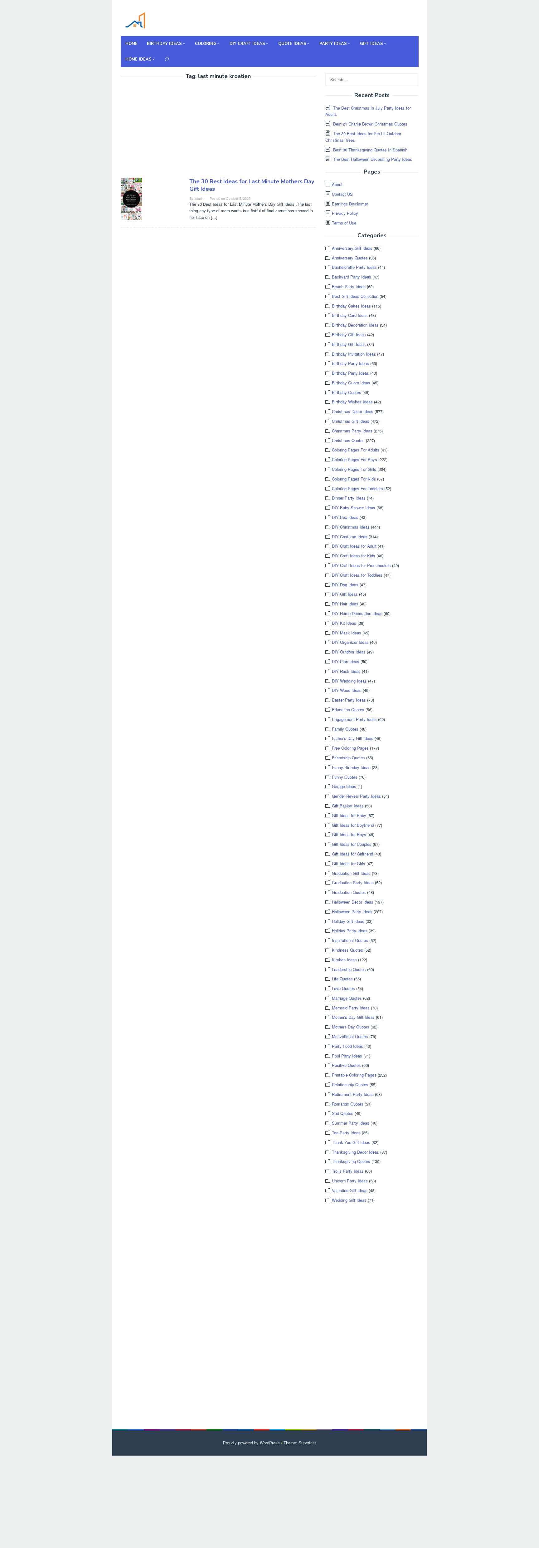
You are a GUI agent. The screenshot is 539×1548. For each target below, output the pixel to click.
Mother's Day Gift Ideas (353, 1017)
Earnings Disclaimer (350, 204)
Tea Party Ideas (346, 1133)
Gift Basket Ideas (348, 806)
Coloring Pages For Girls (354, 469)
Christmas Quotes (348, 440)
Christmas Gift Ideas (350, 421)
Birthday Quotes (346, 392)
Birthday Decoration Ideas (355, 325)
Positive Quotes (346, 1065)
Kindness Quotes (347, 950)
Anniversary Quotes (350, 258)
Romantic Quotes (347, 1104)
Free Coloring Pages (350, 748)
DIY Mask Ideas (346, 633)
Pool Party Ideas (347, 1056)
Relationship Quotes (350, 1084)
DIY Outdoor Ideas (349, 652)
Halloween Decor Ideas (352, 902)
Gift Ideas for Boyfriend (353, 825)
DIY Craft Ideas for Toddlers (357, 575)
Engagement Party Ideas (354, 719)
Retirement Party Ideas (353, 1094)
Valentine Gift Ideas (349, 1190)
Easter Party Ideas (349, 700)
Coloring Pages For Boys (354, 459)
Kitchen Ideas (344, 960)
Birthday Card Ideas (350, 315)
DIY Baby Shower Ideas (353, 507)
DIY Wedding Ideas (349, 681)
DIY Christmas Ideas (351, 527)
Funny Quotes (344, 777)
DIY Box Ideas (345, 517)
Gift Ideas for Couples (351, 844)
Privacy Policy (345, 213)
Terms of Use (344, 223)
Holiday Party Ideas (349, 931)
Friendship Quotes (348, 758)
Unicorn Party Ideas (350, 1181)
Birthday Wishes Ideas (352, 402)
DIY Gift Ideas (345, 594)
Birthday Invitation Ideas (354, 354)
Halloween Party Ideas (352, 912)
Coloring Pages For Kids (354, 479)
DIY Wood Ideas (347, 690)
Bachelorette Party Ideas (354, 267)
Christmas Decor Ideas (352, 411)
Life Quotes (342, 979)
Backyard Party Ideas (351, 277)
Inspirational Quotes (350, 940)
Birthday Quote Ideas (351, 383)
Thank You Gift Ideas (351, 1142)
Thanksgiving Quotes (351, 1161)
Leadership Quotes (349, 969)
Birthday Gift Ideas (349, 335)
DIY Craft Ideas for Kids (353, 556)
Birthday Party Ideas (350, 363)
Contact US (342, 194)
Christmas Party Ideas (352, 431)
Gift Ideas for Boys (349, 834)
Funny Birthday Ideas (351, 767)
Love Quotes (343, 988)
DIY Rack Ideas (346, 671)
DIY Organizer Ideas (350, 642)
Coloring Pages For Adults (355, 450)
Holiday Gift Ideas (348, 921)
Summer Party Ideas (350, 1123)
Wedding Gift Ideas (349, 1200)
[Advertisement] (173, 129)
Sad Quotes (342, 1113)
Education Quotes (348, 709)
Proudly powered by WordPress (251, 1443)
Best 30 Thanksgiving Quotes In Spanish (370, 150)
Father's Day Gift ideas (352, 738)
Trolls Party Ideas (348, 1171)
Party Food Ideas (347, 1046)
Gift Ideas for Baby (349, 815)
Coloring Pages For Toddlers (357, 488)
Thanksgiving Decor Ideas (355, 1152)
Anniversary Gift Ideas (352, 248)
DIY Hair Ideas (345, 604)
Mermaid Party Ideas (351, 1008)
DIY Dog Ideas (345, 585)
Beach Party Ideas (349, 286)
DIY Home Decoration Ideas (357, 613)
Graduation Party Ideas (353, 882)
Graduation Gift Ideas (351, 873)
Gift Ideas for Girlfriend (352, 854)
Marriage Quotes (347, 998)
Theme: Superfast (300, 1443)
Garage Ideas (344, 786)
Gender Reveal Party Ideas (356, 796)
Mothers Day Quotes (350, 1027)
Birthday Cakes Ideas (351, 306)
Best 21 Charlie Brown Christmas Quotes (370, 124)
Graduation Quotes (349, 892)
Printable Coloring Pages (354, 1075)
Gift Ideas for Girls (348, 863)
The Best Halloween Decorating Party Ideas (372, 159)
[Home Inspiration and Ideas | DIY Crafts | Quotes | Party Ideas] (135, 19)
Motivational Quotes (350, 1036)
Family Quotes (345, 729)
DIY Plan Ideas (345, 661)
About (337, 184)
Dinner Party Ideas (349, 498)
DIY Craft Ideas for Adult (354, 546)
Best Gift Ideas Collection (355, 296)
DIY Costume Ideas (349, 537)
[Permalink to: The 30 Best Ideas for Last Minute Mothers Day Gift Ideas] (131, 198)
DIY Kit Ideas (344, 623)
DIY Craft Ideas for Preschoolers (361, 565)
